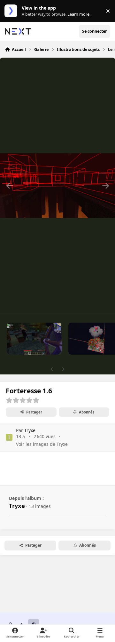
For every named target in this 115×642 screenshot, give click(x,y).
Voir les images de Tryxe (42, 444)
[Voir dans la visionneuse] (57, 186)
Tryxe (29, 430)
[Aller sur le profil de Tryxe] (9, 437)
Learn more (12, 11)
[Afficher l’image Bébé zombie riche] (34, 339)
